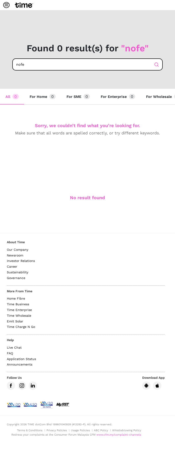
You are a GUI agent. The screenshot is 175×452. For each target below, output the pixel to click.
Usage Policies (80, 430)
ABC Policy (101, 430)
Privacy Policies (56, 430)
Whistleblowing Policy (126, 430)
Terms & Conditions (29, 430)
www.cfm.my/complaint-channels (118, 434)
